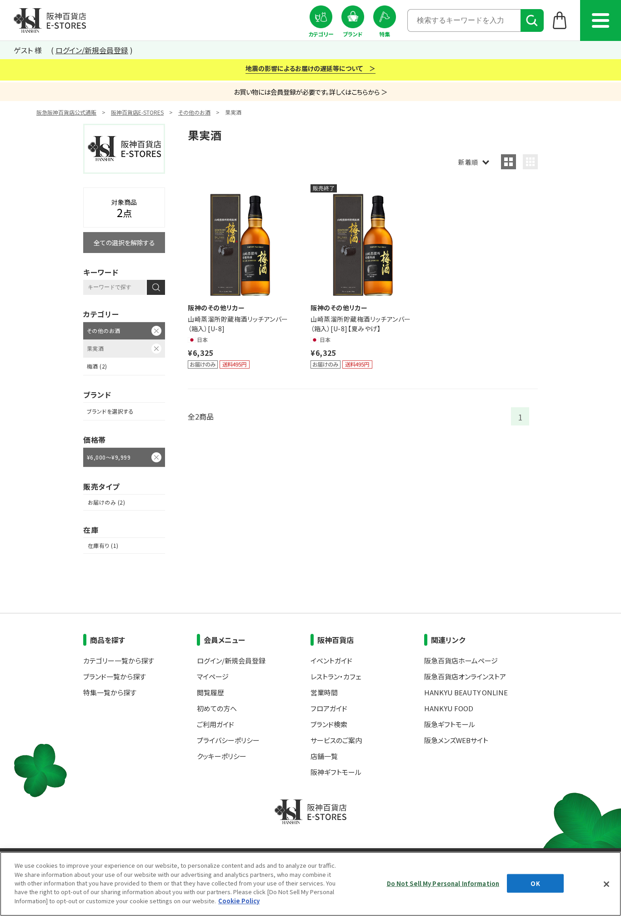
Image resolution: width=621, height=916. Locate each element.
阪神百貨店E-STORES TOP (50, 20)
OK (535, 883)
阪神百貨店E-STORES (137, 112)
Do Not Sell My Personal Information (443, 883)
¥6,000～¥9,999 (108, 457)
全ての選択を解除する (124, 242)
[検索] (532, 20)
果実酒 (95, 348)
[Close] (606, 884)
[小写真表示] (530, 161)
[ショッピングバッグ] (560, 20)
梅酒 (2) (97, 366)
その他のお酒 (194, 112)
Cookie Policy (239, 900)
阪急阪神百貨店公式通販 (66, 112)
